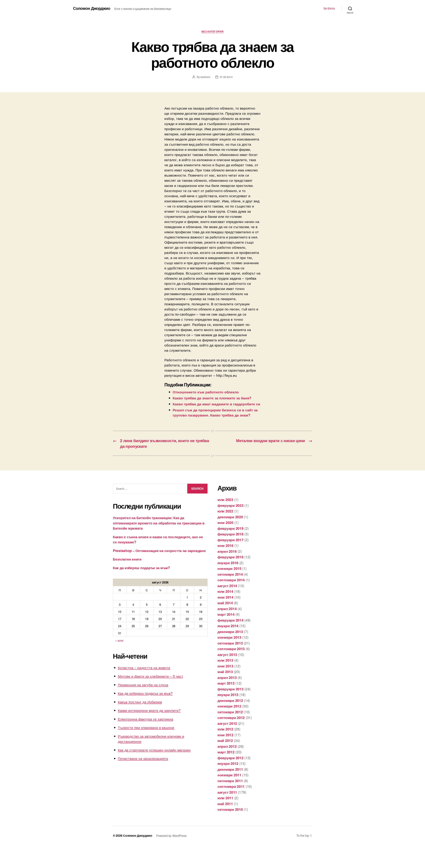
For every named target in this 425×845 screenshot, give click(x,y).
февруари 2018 (230, 533)
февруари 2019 (230, 528)
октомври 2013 (230, 642)
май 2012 (225, 740)
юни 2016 (225, 545)
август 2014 (227, 585)
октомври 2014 (230, 574)
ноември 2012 (229, 706)
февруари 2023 (230, 505)
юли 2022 (225, 510)
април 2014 (227, 608)
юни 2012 (225, 734)
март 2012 (226, 751)
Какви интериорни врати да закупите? (149, 710)
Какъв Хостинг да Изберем (140, 701)
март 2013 (226, 683)
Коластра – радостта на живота (144, 667)
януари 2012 (227, 763)
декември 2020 (230, 516)
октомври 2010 (230, 809)
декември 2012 (230, 700)
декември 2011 (230, 769)
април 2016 (227, 551)
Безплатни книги (127, 559)
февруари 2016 (230, 556)
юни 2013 (225, 665)
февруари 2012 (230, 757)
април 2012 (227, 746)
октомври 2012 (230, 711)
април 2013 (227, 677)
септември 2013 (231, 648)
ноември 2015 (229, 568)
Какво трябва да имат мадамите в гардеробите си (216, 403)
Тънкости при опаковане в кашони (146, 727)
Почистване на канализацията (143, 758)
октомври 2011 (230, 780)
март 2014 (226, 614)
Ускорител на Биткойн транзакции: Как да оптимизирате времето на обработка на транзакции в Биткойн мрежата (159, 523)
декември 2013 (230, 631)
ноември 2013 (229, 637)
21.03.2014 (226, 77)
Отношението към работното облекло (206, 391)
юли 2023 (225, 499)
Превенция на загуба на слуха (143, 684)
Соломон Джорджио (91, 8)
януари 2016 (227, 562)
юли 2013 (225, 660)
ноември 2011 (229, 774)
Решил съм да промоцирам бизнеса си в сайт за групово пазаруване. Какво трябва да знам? (215, 412)
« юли (119, 640)
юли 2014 (225, 591)
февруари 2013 (230, 688)
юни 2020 (225, 522)
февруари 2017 (230, 539)
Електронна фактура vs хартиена (145, 718)
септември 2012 (231, 717)
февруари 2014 (230, 620)
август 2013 (227, 654)
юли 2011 (225, 797)
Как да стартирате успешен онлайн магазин (154, 749)
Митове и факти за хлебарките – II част (150, 676)
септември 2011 (231, 786)
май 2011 (225, 803)
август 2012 (227, 723)
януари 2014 (227, 625)
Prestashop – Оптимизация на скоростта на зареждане (159, 550)
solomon (205, 77)
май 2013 (225, 671)
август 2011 (227, 792)
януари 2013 (227, 694)
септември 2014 (231, 579)
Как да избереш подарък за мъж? (141, 567)
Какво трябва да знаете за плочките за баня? (212, 397)
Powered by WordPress (171, 835)
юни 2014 (225, 597)
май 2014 (225, 602)
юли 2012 (225, 728)
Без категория (212, 31)
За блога (329, 8)
